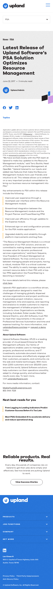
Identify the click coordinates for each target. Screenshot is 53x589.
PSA (12, 39)
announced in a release (17, 155)
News (5, 39)
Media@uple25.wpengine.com (17, 388)
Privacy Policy (9, 576)
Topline (6, 117)
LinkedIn (4, 550)
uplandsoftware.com (17, 378)
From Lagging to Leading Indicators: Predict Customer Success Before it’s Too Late (26, 409)
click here (7, 283)
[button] (48, 5)
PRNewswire (27, 134)
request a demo (38, 327)
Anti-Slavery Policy (11, 579)
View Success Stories (26, 482)
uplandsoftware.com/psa (15, 327)
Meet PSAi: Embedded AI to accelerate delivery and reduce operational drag (27, 418)
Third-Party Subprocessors (27, 576)
